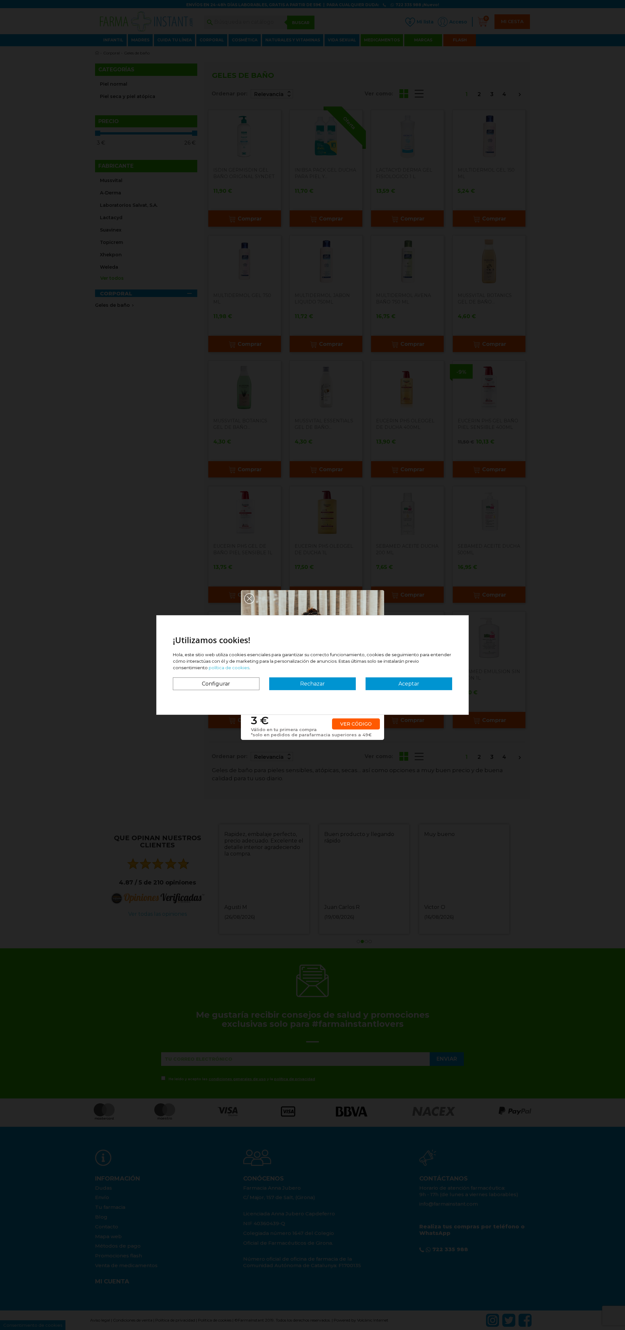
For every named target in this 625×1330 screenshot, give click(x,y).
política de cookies (229, 667)
